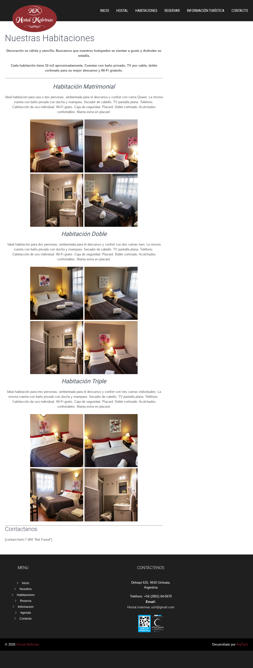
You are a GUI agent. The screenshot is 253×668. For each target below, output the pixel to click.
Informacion (26, 607)
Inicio (104, 10)
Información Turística (205, 10)
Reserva (25, 601)
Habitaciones (26, 595)
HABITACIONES (146, 10)
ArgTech (242, 644)
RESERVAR (172, 10)
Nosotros (26, 589)
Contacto (240, 10)
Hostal (122, 10)
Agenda (25, 612)
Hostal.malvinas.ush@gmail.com (150, 607)
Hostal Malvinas (27, 644)
